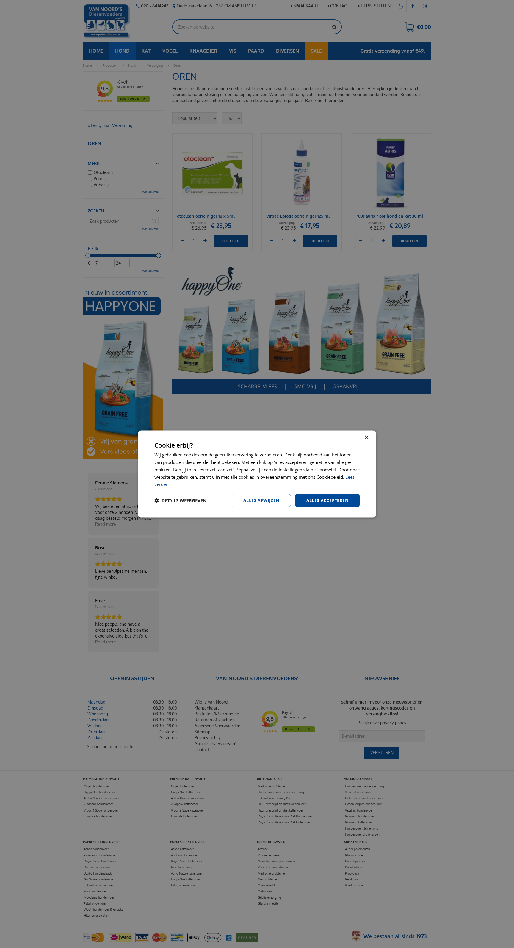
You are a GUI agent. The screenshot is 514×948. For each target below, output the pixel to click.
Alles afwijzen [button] (261, 500)
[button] (180, 500)
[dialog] (257, 474)
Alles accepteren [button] (327, 500)
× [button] (366, 437)
